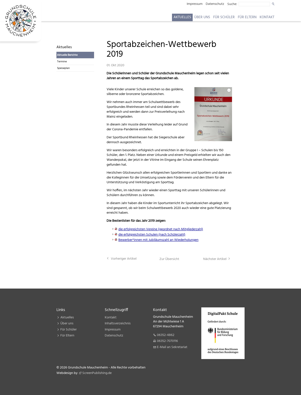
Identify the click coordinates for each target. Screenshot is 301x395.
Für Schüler (224, 17)
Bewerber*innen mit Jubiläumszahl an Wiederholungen (158, 240)
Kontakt (267, 17)
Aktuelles (182, 17)
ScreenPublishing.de (97, 373)
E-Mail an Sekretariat (172, 347)
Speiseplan (63, 68)
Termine (62, 61)
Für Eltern (247, 17)
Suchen (273, 4)
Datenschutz (215, 4)
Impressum (195, 4)
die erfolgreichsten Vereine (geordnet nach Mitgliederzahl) (160, 229)
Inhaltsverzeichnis (118, 323)
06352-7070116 (167, 341)
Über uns (202, 17)
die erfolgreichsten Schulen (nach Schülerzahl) (151, 234)
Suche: (232, 4)
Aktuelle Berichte (67, 55)
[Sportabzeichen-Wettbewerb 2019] (213, 114)
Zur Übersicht (169, 259)
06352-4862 (165, 335)
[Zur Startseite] (20, 20)
